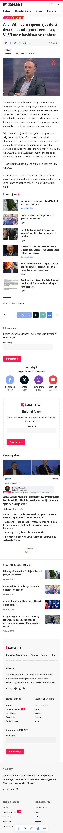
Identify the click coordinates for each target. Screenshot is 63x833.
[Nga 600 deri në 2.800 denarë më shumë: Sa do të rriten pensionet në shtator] (10, 234)
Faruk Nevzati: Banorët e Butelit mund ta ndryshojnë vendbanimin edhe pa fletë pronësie (40, 283)
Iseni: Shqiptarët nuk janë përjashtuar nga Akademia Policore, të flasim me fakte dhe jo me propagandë (39, 266)
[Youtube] (53, 383)
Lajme (7, 18)
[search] (51, 4)
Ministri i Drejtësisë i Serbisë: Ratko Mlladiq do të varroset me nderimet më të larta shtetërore (40, 249)
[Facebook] (10, 383)
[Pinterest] (15, 689)
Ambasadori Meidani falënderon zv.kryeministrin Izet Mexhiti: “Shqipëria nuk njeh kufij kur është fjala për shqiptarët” (31, 500)
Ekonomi (35, 655)
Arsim (26, 655)
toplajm (20, 303)
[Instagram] (39, 383)
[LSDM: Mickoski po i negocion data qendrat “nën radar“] (10, 219)
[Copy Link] (20, 42)
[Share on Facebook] (10, 42)
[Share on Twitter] (15, 42)
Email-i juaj (7, 343)
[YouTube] (12, 789)
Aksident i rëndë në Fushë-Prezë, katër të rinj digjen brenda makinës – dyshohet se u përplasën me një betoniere (30, 525)
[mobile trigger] (5, 4)
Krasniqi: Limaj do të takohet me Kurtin (24, 532)
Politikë (17, 18)
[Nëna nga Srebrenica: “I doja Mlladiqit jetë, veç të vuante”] (10, 205)
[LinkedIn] (24, 689)
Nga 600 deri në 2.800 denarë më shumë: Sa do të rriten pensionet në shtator (38, 233)
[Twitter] (24, 383)
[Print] (24, 42)
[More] (29, 42)
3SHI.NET (15, 4)
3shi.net (8, 50)
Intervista (46, 655)
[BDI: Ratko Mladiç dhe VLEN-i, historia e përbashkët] (52, 604)
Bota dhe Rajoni (27, 208)
